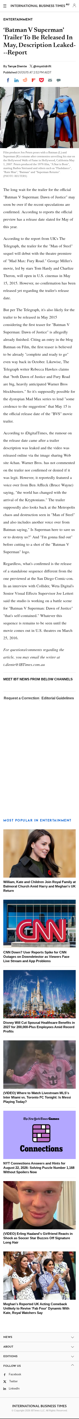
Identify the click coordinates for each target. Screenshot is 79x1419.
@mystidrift (42, 66)
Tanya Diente (17, 66)
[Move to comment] (59, 80)
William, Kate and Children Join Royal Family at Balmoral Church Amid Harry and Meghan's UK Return (39, 886)
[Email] (50, 80)
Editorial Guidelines (57, 698)
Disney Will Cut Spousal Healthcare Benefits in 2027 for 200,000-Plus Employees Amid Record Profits (39, 1027)
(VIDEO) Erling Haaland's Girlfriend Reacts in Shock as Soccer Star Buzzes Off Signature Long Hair (38, 1238)
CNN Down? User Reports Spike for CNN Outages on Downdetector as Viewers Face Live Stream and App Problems (36, 956)
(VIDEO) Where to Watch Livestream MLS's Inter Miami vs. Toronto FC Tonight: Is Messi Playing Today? (37, 1097)
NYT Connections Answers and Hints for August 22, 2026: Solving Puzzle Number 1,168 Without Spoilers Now (38, 1167)
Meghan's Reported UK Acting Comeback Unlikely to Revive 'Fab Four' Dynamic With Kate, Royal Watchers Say (36, 1308)
